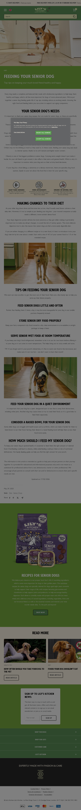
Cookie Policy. (54, 127)
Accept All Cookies (43, 139)
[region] (40, 131)
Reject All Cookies (43, 132)
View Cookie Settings (19, 132)
